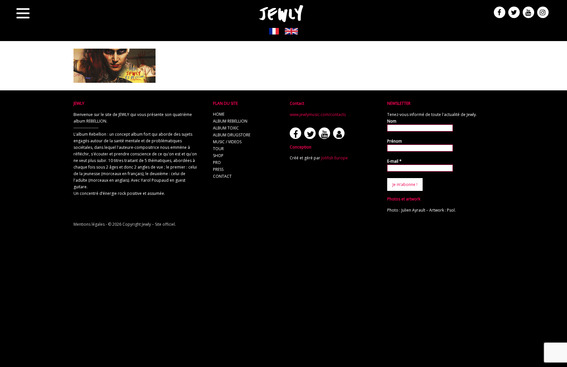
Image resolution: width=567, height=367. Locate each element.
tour (218, 148)
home (218, 114)
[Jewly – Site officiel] (281, 13)
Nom (391, 121)
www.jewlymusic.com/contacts (318, 114)
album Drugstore (231, 135)
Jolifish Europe (334, 158)
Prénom (394, 141)
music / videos (227, 142)
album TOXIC (226, 128)
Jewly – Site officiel (158, 224)
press (218, 169)
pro (217, 162)
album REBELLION (230, 121)
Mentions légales (89, 224)
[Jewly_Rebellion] (115, 80)
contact (222, 176)
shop (218, 155)
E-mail (394, 161)
